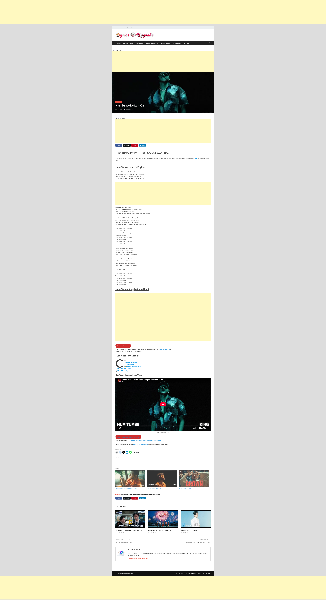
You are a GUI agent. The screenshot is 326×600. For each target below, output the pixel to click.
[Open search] (209, 43)
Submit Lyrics (129, 28)
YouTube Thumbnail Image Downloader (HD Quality (145, 440)
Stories (186, 43)
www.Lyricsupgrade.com (140, 444)
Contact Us (142, 28)
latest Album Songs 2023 (138, 494)
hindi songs (139, 43)
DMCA (208, 573)
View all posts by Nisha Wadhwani (138, 558)
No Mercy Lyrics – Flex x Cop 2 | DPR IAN (128, 530)
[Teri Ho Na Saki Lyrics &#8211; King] (162, 478)
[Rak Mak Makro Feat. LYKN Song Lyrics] (163, 519)
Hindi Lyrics (124, 494)
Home (118, 43)
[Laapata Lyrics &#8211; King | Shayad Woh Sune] (130, 478)
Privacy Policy (180, 573)
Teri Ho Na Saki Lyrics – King (154, 488)
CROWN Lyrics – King (185, 488)
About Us (136, 28)
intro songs (177, 43)
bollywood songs (152, 43)
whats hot (118, 102)
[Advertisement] (51, 12)
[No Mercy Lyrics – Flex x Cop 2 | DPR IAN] (130, 519)
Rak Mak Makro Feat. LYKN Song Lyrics (160, 530)
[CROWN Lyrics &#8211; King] (194, 478)
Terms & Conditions (191, 573)
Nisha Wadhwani (129, 109)
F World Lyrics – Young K (189, 530)
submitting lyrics (165, 349)
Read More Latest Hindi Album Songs (128, 437)
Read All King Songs (123, 346)
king (129, 494)
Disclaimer (201, 573)
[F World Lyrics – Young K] (196, 519)
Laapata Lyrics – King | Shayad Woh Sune (126, 488)
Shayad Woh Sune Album (153, 494)
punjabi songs (128, 43)
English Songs (165, 43)
